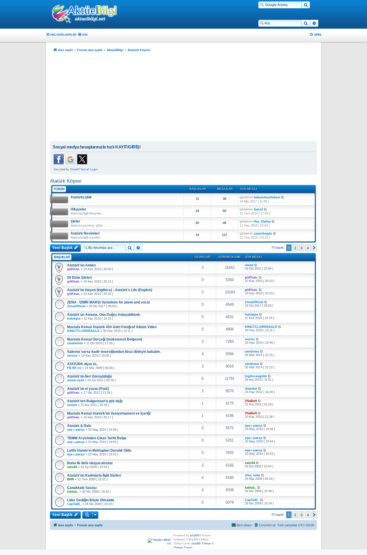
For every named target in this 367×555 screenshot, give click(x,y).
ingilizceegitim (256, 376)
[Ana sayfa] (87, 14)
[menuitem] (83, 35)
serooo (72, 355)
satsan (72, 405)
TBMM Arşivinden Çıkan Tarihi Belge (96, 438)
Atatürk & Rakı (79, 426)
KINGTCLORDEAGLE (83, 330)
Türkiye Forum (182, 547)
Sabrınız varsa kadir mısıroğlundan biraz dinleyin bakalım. (114, 352)
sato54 (72, 467)
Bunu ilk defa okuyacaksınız (90, 463)
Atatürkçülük (81, 197)
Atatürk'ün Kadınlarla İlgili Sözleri (94, 475)
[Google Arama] (305, 4)
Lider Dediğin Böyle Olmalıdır (90, 500)
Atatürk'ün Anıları (81, 265)
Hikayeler (78, 209)
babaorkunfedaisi (267, 197)
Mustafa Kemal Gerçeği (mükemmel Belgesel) (104, 339)
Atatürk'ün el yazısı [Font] (88, 389)
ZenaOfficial (76, 306)
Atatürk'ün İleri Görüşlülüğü (89, 376)
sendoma (252, 351)
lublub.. (73, 491)
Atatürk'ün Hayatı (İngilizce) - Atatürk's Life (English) (109, 290)
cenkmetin (75, 343)
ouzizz (250, 339)
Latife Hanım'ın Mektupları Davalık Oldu (99, 450)
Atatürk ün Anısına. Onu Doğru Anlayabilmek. (104, 315)
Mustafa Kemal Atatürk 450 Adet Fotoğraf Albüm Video (112, 327)
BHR (70, 479)
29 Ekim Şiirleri (79, 278)
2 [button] (295, 247)
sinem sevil (75, 380)
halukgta (73, 318)
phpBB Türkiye (201, 543)
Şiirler (75, 221)
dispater (251, 388)
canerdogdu (263, 233)
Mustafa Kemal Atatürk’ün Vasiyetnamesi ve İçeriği (109, 413)
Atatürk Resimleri (85, 233)
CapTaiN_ (74, 504)
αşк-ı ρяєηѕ (76, 429)
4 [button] (308, 247)
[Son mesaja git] (256, 265)
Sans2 (258, 209)
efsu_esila (252, 475)
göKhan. (73, 269)
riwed (249, 265)
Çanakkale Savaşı (82, 488)
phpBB (194, 535)
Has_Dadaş (262, 221)
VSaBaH (251, 401)
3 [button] (301, 247)
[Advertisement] (183, 98)
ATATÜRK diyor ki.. (82, 364)
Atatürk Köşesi (65, 180)
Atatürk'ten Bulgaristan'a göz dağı (94, 401)
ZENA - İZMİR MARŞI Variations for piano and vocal (108, 302)
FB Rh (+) (74, 368)
